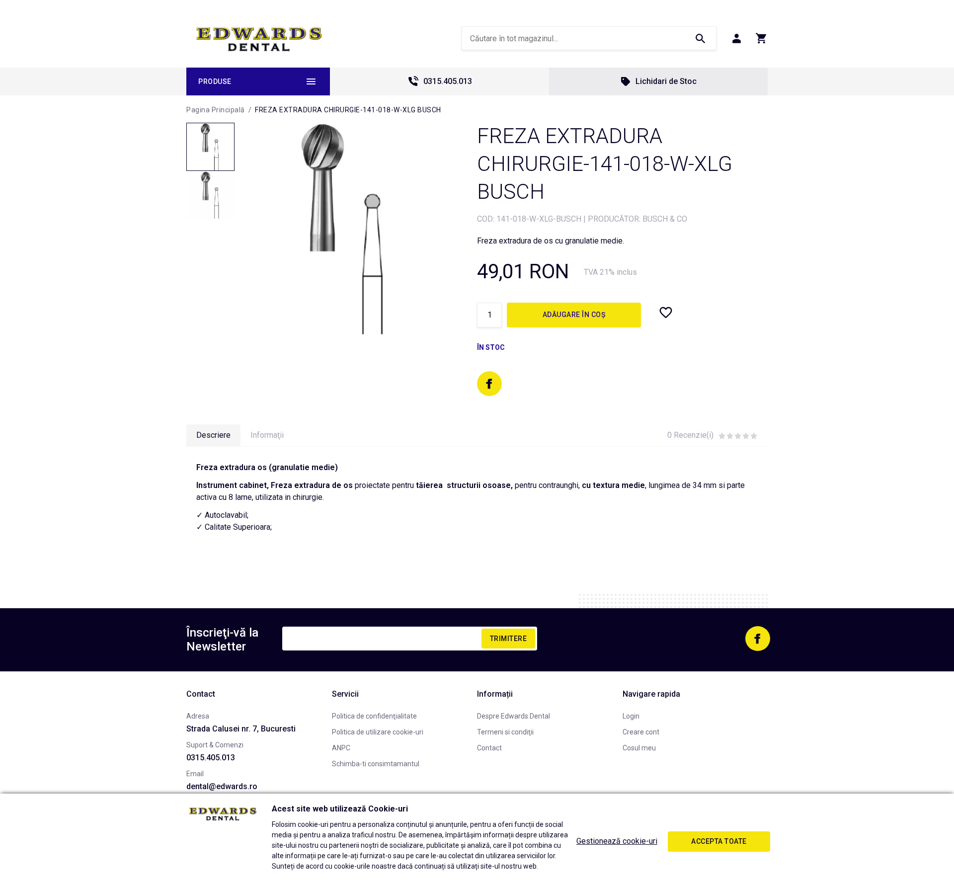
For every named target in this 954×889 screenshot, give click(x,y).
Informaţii (267, 435)
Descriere (213, 435)
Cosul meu (639, 748)
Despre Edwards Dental (513, 716)
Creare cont (641, 732)
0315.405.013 (447, 81)
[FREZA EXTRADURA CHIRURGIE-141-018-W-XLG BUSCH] (210, 146)
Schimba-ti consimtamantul (375, 764)
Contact (489, 748)
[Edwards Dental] (259, 39)
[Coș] (761, 38)
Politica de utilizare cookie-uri (377, 732)
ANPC (341, 748)
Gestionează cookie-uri (616, 841)
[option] (345, 228)
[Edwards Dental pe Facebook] (489, 383)
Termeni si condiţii (505, 732)
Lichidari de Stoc (666, 81)
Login (631, 716)
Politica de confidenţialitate (374, 716)
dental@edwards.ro (221, 786)
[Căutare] (700, 38)
